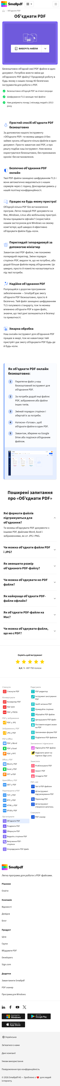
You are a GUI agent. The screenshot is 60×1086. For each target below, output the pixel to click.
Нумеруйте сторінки (44, 709)
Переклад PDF (41, 799)
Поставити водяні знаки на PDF (46, 726)
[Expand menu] (45, 49)
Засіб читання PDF (43, 704)
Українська (10, 1037)
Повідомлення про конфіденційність (21, 1069)
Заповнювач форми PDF (46, 732)
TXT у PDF (11, 795)
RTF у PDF (11, 800)
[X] (24, 1007)
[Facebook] (10, 1007)
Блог (4, 920)
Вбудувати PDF (9, 950)
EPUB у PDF (12, 810)
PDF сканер (40, 817)
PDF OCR (11, 707)
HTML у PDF (12, 805)
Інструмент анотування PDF (45, 698)
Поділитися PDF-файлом (46, 737)
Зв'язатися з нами (11, 1045)
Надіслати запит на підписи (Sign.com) (43, 754)
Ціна (4, 936)
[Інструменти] (29, 4)
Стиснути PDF (13, 691)
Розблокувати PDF (43, 765)
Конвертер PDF (14, 701)
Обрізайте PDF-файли (45, 714)
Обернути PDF (13, 831)
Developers (7, 957)
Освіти (5, 890)
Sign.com (6, 964)
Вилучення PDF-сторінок (14, 843)
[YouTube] (17, 1007)
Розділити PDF (13, 826)
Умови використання (12, 1061)
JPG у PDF (11, 733)
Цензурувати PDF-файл (45, 719)
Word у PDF (12, 764)
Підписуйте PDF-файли (45, 747)
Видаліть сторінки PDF (17, 836)
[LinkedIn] (3, 1007)
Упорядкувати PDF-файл (18, 849)
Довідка (6, 913)
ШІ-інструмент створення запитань (44, 805)
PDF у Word (12, 743)
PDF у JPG (11, 722)
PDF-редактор (41, 691)
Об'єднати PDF (13, 821)
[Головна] (3, 11)
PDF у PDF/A (12, 712)
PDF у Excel (12, 748)
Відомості (7, 906)
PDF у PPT (11, 753)
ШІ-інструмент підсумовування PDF (44, 793)
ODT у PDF (11, 784)
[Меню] (56, 4)
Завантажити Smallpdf (13, 980)
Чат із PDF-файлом (43, 786)
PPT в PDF (11, 774)
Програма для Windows (14, 994)
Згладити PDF (41, 776)
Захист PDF (40, 771)
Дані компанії (9, 1053)
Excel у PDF (12, 769)
